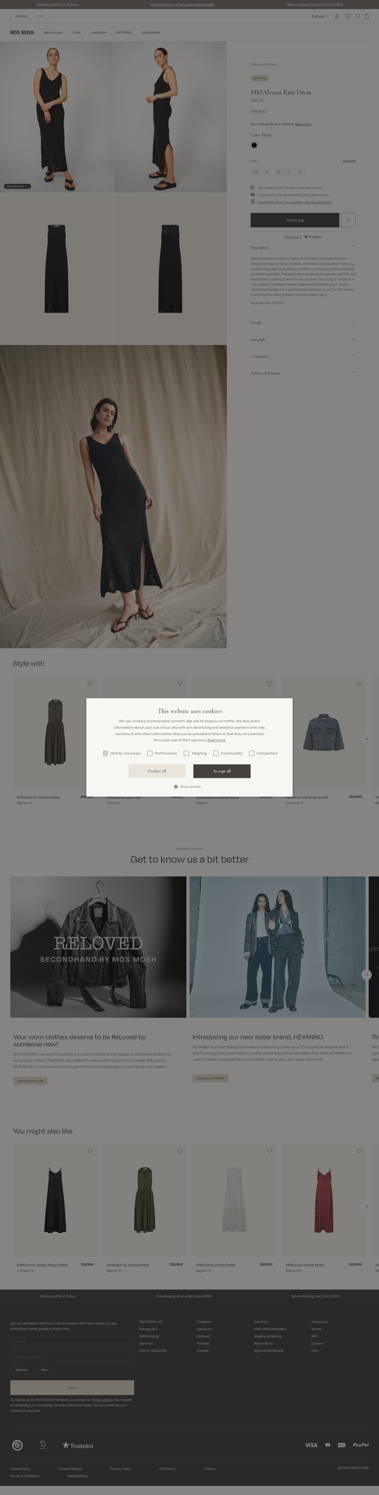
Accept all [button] (222, 771)
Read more (216, 740)
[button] (189, 786)
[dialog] (189, 747)
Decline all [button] (157, 771)
